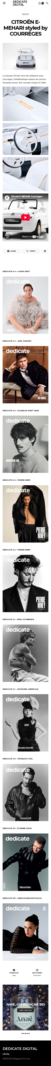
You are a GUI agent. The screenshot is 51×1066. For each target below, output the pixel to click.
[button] (22, 1033)
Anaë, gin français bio (25, 1004)
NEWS (25, 14)
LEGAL (6, 1054)
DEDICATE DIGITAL (20, 1048)
